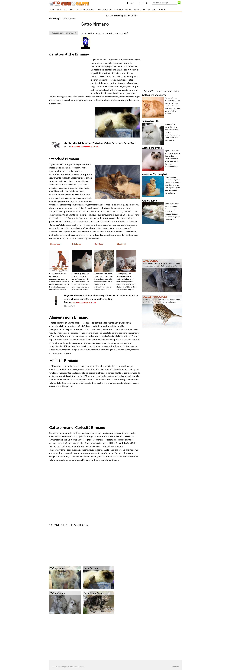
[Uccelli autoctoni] (162, 311)
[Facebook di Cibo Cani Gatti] (139, 3)
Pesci (154, 9)
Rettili (120, 9)
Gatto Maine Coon (93, 593)
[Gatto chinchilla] (153, 134)
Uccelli (128, 9)
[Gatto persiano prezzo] (153, 107)
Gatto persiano (57, 568)
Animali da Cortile (106, 9)
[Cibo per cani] (60, 260)
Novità (162, 9)
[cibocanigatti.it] (69, 3)
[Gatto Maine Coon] (98, 602)
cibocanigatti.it (121, 15)
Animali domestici (142, 9)
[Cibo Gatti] (127, 260)
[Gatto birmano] (98, 577)
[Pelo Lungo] (82, 260)
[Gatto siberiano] (65, 602)
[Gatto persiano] (65, 577)
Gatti (59, 9)
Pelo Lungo (54, 18)
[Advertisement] (77, 15)
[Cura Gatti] (105, 260)
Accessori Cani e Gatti (86, 9)
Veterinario (69, 9)
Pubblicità (175, 667)
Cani (52, 9)
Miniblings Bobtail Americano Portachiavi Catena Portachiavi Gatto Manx (100, 143)
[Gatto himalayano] (153, 160)
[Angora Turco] (153, 213)
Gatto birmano (91, 568)
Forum (130, 3)
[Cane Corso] (162, 275)
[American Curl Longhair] (153, 186)
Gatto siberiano (57, 593)
